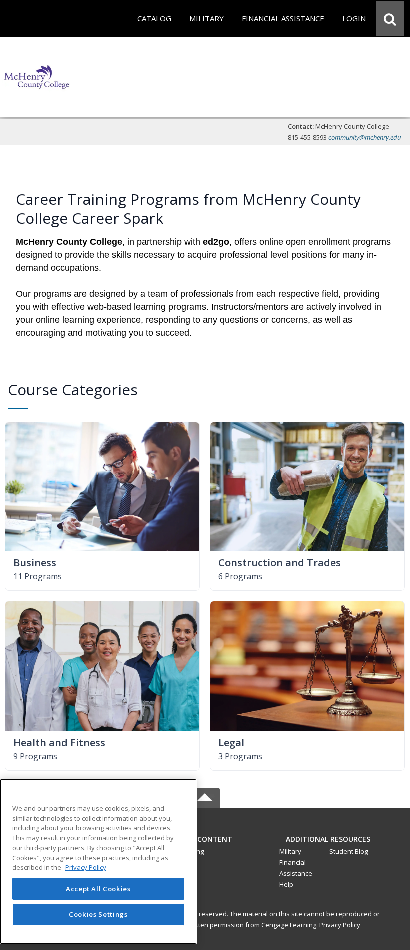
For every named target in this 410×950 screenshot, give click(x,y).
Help (287, 884)
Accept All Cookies (98, 888)
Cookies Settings (98, 914)
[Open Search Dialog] (390, 18)
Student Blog (349, 851)
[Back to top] (205, 844)
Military (291, 851)
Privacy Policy (340, 924)
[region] (98, 861)
